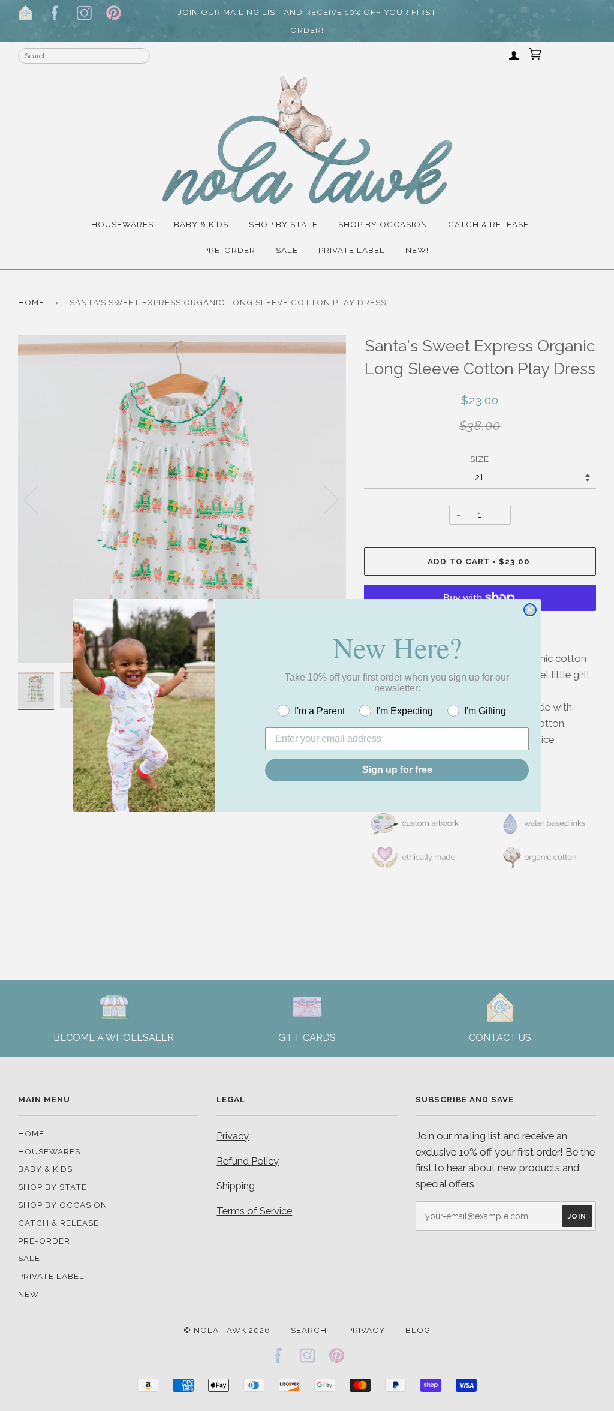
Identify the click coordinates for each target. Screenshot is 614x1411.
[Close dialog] (530, 610)
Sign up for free (397, 770)
